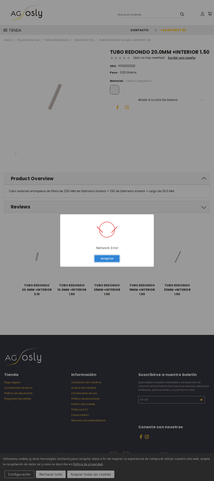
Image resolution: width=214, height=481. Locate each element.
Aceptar (107, 258)
